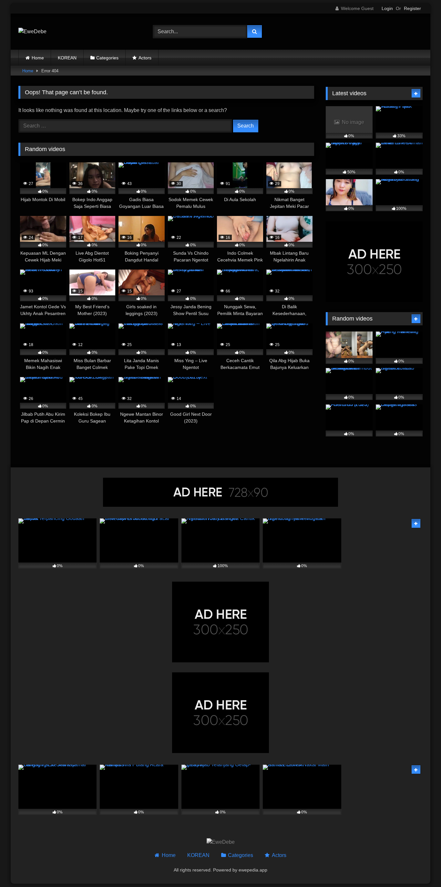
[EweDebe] (32, 32)
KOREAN (67, 57)
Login (387, 8)
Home (38, 57)
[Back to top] (421, 868)
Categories (107, 57)
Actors (144, 57)
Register (412, 8)
